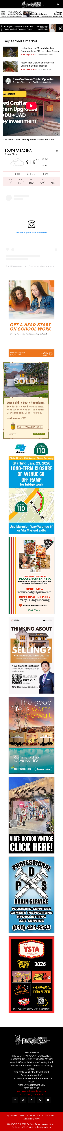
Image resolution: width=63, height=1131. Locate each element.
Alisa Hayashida (28, 54)
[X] (40, 1100)
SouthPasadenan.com (16, 266)
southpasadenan (39, 266)
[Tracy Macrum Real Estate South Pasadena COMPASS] (31, 28)
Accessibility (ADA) (31, 1118)
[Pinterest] (31, 1100)
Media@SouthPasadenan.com (31, 1091)
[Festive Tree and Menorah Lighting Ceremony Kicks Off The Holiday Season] (10, 52)
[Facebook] (15, 1100)
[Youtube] (48, 1100)
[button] (5, 4)
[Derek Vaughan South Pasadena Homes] (26, 438)
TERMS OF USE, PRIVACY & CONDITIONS (37, 1115)
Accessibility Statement (31, 1094)
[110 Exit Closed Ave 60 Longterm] (31, 533)
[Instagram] (23, 1100)
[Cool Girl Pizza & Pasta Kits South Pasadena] (31, 612)
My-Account (12, 1115)
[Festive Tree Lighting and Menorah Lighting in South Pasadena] (10, 66)
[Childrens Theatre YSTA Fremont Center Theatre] (31, 1012)
